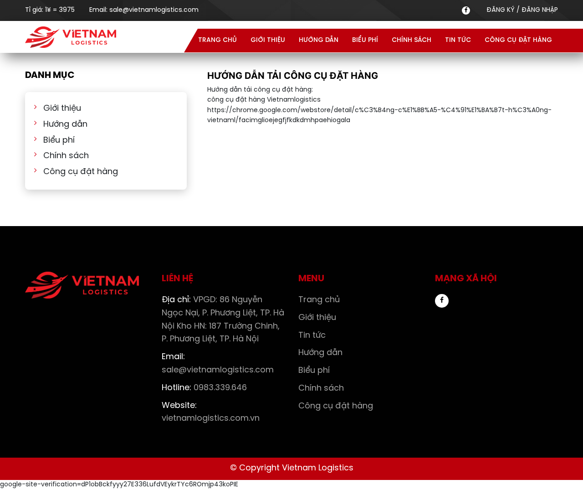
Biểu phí (365, 40)
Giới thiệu (268, 40)
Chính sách (411, 40)
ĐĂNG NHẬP (540, 10)
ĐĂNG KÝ (500, 10)
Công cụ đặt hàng (518, 40)
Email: (144, 10)
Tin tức (458, 40)
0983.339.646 (204, 388)
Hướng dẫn (318, 40)
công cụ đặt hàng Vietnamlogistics (264, 100)
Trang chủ (217, 40)
